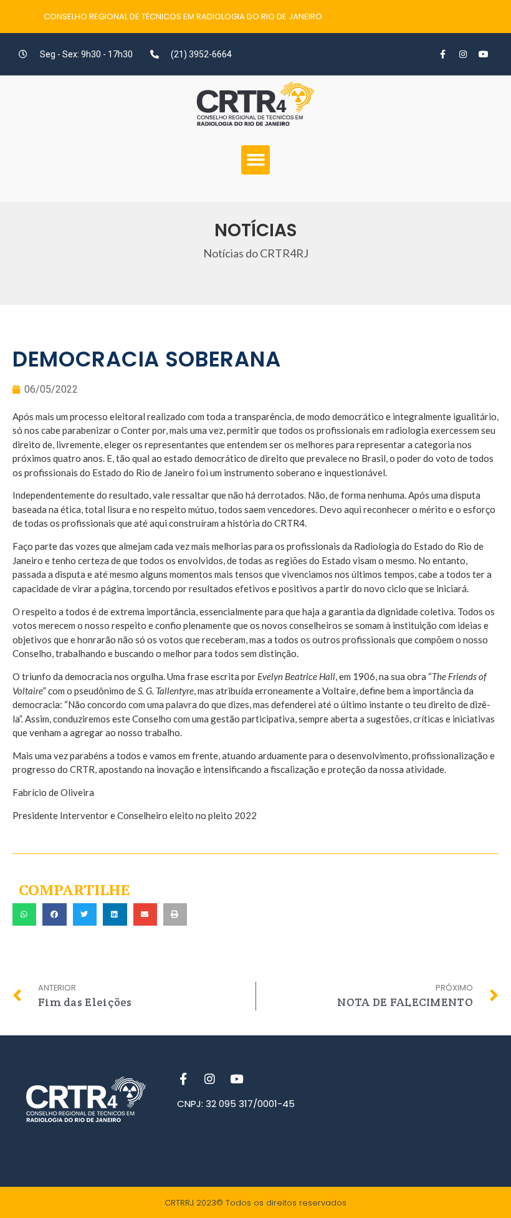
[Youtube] (483, 54)
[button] (255, 160)
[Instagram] (463, 54)
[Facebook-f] (442, 54)
